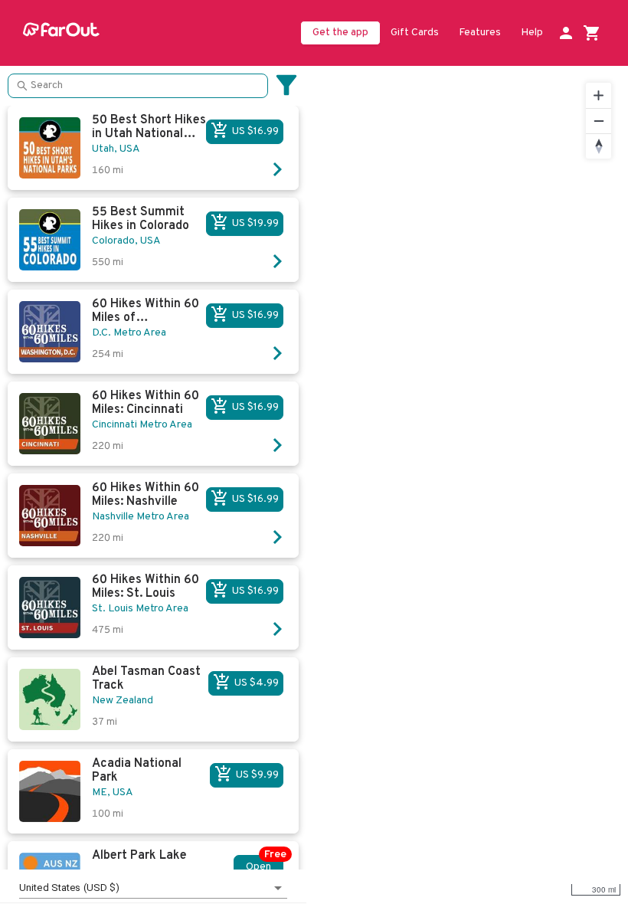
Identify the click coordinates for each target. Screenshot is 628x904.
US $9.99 (257, 774)
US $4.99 (256, 682)
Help (532, 32)
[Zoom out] (598, 120)
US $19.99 (255, 223)
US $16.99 (255, 131)
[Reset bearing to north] (598, 146)
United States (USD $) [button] (69, 887)
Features (480, 32)
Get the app (340, 32)
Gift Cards (415, 32)
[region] (467, 484)
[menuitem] (415, 33)
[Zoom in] (598, 95)
